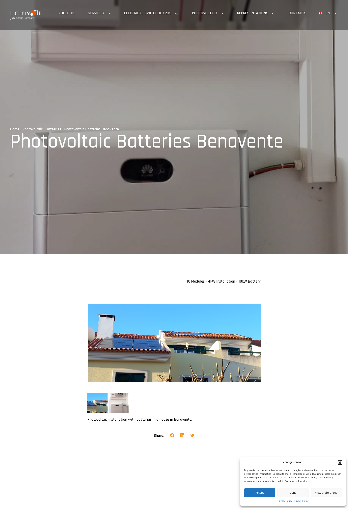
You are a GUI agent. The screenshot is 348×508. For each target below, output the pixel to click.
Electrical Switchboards (148, 13)
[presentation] (83, 343)
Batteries (53, 129)
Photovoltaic (204, 13)
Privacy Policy (285, 501)
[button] (340, 462)
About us (67, 13)
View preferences (326, 493)
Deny (293, 493)
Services (96, 13)
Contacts (298, 13)
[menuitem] (328, 13)
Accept (260, 493)
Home (14, 129)
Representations (252, 13)
